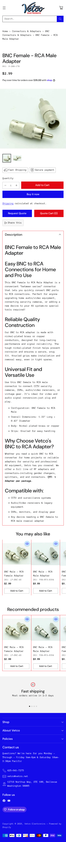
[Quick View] (27, 543)
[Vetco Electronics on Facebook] (4, 801)
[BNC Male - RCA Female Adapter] (16, 554)
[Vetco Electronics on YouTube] (9, 801)
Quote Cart (49, 213)
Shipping (8, 203)
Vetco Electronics (35, 823)
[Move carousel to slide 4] (36, 706)
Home (5, 31)
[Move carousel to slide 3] (34, 706)
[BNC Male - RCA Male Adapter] (45, 554)
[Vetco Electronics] (33, 8)
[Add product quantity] (16, 185)
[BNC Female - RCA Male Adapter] (33, 118)
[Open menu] (4, 8)
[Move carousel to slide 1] (29, 706)
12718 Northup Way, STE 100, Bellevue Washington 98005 (32, 784)
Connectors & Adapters (26, 31)
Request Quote (17, 213)
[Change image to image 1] (6, 158)
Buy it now (33, 194)
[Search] (60, 19)
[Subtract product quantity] (5, 185)
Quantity (8, 178)
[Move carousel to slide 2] (31, 706)
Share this (15, 222)
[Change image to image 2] (17, 158)
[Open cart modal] (61, 8)
